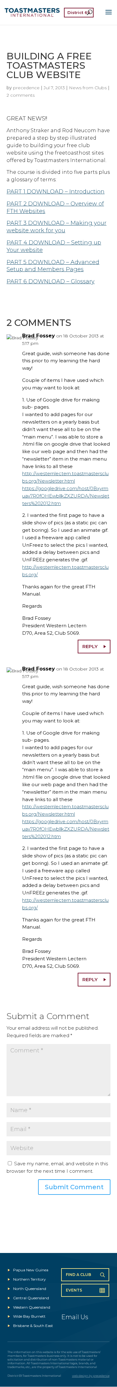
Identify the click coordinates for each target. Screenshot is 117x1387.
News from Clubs (88, 87)
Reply (90, 646)
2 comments (21, 95)
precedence (26, 87)
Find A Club (78, 1274)
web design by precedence (91, 1375)
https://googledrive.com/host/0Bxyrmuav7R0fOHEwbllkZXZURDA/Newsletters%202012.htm (65, 495)
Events (74, 1290)
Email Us (74, 1317)
